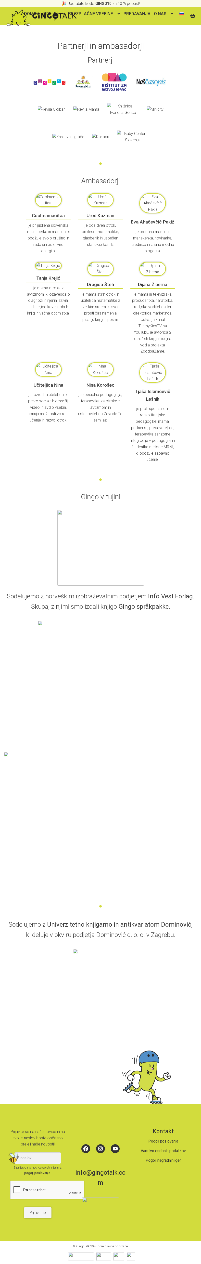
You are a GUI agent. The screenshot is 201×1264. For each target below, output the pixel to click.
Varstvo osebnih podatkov (163, 1150)
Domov (31, 13)
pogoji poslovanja (37, 1173)
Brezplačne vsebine (90, 13)
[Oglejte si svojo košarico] (193, 13)
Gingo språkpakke (143, 606)
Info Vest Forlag (170, 596)
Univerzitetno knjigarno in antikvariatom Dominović (119, 924)
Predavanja (137, 13)
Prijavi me (37, 1212)
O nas (160, 13)
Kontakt (163, 1131)
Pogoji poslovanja (163, 1141)
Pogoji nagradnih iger (163, 1160)
